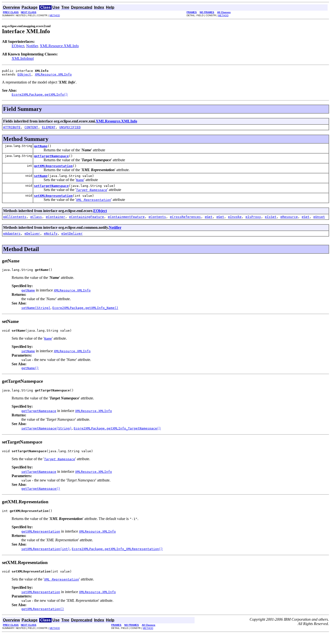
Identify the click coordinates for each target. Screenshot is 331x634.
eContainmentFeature (126, 217)
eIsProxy (253, 217)
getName (40, 146)
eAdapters (12, 233)
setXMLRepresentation (53, 196)
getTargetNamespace (51, 156)
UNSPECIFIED (70, 127)
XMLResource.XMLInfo (59, 46)
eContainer (55, 217)
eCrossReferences (185, 217)
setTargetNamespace (51, 186)
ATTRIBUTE (12, 127)
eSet (305, 217)
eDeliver (32, 233)
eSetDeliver (72, 233)
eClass (36, 217)
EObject (18, 46)
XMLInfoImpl (23, 58)
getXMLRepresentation (53, 166)
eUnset (319, 217)
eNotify (50, 233)
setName (40, 176)
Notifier (32, 46)
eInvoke (235, 217)
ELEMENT (48, 127)
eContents (157, 217)
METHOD (54, 15)
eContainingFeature (86, 217)
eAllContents (14, 217)
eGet (209, 217)
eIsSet (270, 217)
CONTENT (31, 127)
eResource (289, 217)
